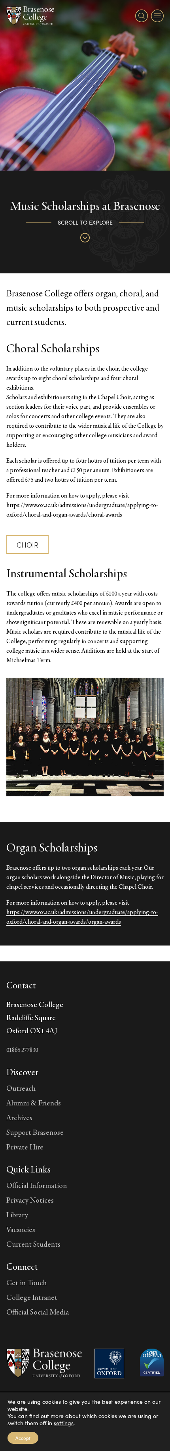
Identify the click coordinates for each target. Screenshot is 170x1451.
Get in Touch (26, 1282)
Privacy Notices (30, 1200)
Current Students (33, 1244)
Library (17, 1214)
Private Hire (24, 1147)
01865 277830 (22, 1049)
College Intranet (31, 1297)
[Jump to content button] (85, 237)
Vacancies (20, 1229)
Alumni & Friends (33, 1102)
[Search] (141, 16)
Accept (22, 1438)
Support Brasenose (35, 1132)
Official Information (36, 1185)
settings (64, 1423)
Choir (27, 545)
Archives (19, 1117)
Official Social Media (37, 1312)
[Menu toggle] (157, 16)
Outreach (21, 1088)
